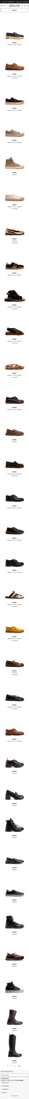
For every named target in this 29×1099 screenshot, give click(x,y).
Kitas (19, 1066)
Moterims (19, 1)
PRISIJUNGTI (5, 1078)
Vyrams (25, 1)
